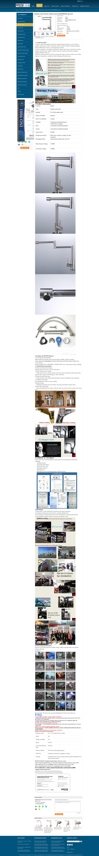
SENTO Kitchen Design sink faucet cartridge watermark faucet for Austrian (58, 848)
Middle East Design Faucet (22, 72)
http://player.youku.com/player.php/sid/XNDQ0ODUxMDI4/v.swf (48, 771)
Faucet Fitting (20, 65)
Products (39, 6)
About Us (46, 6)
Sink (18, 88)
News (68, 847)
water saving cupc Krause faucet (23, 844)
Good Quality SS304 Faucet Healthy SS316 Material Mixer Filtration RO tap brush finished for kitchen (41, 845)
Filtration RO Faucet (21, 21)
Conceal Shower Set (21, 56)
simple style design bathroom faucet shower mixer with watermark (67, 829)
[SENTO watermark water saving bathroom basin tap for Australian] (39, 823)
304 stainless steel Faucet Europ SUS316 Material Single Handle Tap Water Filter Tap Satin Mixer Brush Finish (48, 830)
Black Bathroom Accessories (23, 75)
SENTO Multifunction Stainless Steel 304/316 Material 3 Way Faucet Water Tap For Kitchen (41, 848)
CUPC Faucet (20, 18)
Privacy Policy (22, 855)
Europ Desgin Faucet (21, 34)
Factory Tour (55, 6)
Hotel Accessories (21, 94)
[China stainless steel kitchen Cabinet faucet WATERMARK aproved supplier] (44, 23)
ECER (81, 855)
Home (33, 6)
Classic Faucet (20, 43)
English (81, 1)
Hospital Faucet (20, 40)
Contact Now (61, 35)
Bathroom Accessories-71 (22, 84)
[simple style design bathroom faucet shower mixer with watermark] (68, 823)
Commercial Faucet (21, 37)
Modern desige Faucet (22, 46)
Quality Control (65, 6)
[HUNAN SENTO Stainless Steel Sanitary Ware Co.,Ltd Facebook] (70, 845)
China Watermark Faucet (29, 855)
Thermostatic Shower (21, 62)
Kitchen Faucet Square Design (23, 50)
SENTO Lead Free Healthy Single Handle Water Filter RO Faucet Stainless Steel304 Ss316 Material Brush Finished (40, 843)
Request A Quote (84, 6)
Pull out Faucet (20, 27)
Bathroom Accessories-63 (22, 81)
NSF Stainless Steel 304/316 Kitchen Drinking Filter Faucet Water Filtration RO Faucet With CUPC (41, 851)
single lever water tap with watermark (77, 828)
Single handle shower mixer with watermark (58, 828)
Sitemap (72, 849)
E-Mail (68, 849)
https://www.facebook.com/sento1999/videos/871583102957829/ (49, 772)
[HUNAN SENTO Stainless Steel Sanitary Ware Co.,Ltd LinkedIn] (68, 845)
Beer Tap (19, 91)
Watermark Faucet (29, 10)
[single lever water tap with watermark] (77, 823)
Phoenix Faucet (20, 69)
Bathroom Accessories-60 (22, 78)
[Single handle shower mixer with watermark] (58, 823)
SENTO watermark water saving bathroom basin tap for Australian (39, 829)
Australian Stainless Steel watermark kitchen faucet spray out (58, 845)
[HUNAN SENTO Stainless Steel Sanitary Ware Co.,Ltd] (77, 1)
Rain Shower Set (21, 59)
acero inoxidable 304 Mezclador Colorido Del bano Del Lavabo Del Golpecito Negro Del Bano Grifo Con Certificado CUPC (24, 852)
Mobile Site (70, 852)
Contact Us (75, 6)
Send (81, 841)
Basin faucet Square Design (23, 53)
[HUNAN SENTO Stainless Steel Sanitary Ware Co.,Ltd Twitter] (72, 845)
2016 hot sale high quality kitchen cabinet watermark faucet (57, 842)
